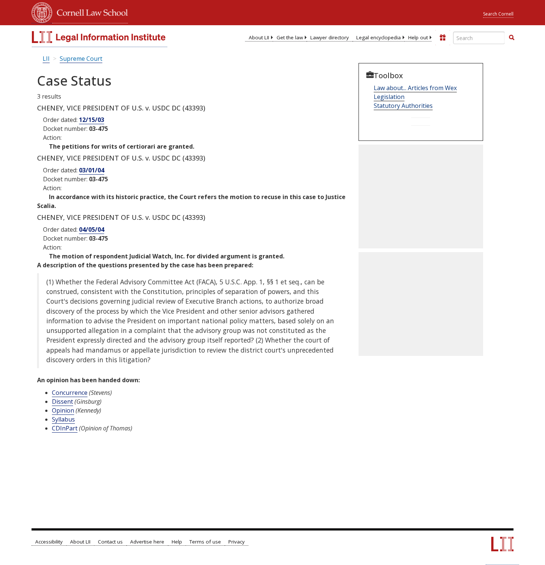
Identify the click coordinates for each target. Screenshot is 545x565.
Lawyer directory (329, 37)
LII (46, 58)
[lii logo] (99, 37)
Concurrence (69, 393)
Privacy (236, 541)
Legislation (389, 97)
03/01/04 (91, 170)
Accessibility (49, 541)
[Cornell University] (42, 11)
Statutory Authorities (403, 106)
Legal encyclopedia (378, 37)
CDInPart (64, 428)
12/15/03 (91, 120)
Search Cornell (498, 14)
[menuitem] (259, 38)
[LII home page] (502, 548)
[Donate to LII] (442, 37)
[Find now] (512, 38)
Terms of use (205, 541)
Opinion (63, 410)
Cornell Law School (90, 11)
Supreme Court (81, 58)
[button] (511, 37)
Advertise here (147, 541)
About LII (259, 37)
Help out (418, 37)
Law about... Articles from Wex (415, 88)
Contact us (110, 541)
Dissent (62, 401)
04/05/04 (91, 229)
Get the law (290, 37)
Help (177, 541)
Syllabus (63, 419)
